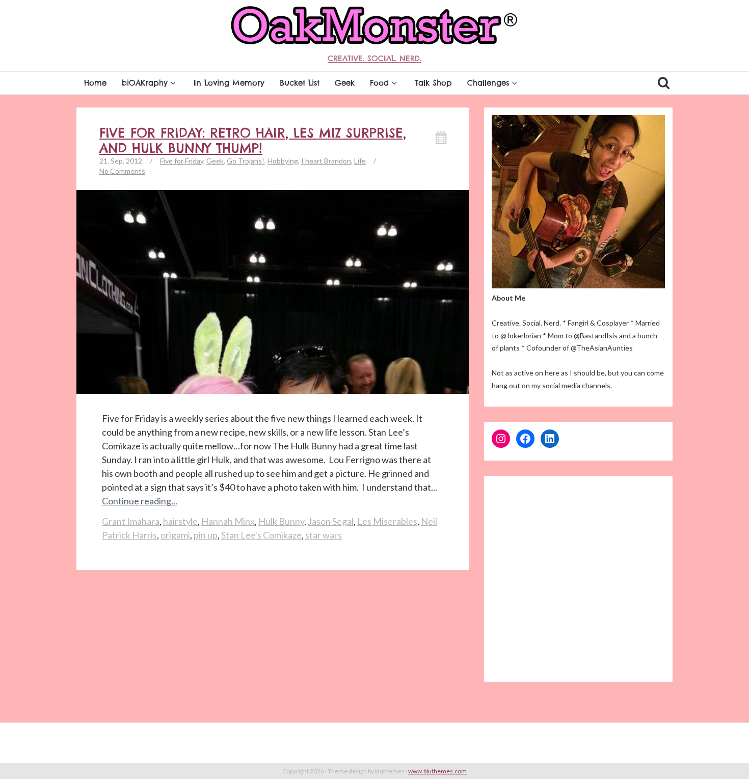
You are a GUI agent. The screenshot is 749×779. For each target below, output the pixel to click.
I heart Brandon (326, 160)
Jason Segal (331, 521)
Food (379, 83)
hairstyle (180, 521)
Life (360, 160)
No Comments (122, 171)
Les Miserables (387, 521)
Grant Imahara (130, 521)
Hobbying (283, 160)
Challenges (488, 83)
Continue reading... (139, 500)
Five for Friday (181, 160)
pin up (206, 535)
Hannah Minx (228, 521)
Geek (345, 83)
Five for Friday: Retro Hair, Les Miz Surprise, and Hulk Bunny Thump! (252, 140)
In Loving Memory (229, 83)
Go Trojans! (245, 160)
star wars (323, 535)
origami (175, 535)
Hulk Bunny (281, 521)
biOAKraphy (145, 83)
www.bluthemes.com (437, 771)
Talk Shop (433, 83)
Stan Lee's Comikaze (261, 535)
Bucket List (299, 83)
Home (95, 83)
